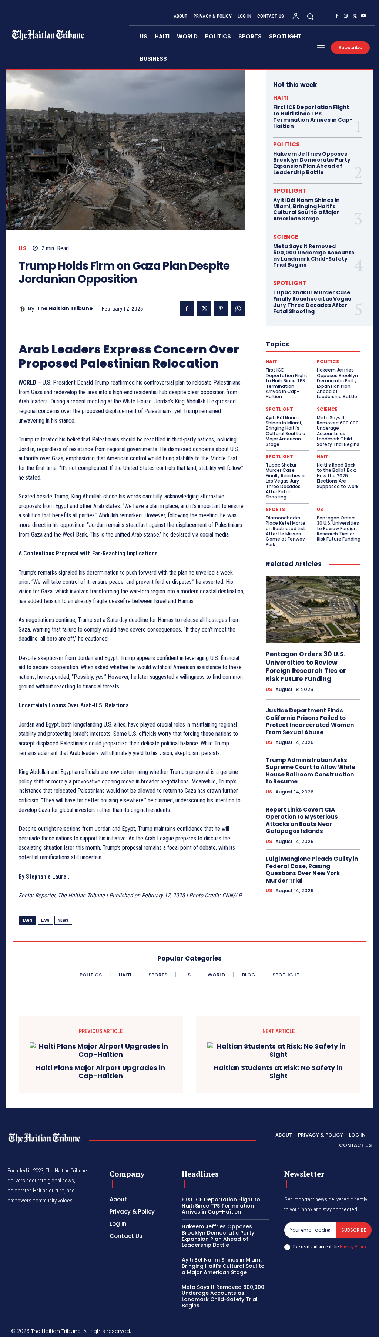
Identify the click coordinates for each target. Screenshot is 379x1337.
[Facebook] (336, 16)
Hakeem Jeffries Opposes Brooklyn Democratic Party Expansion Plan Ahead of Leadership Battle (312, 163)
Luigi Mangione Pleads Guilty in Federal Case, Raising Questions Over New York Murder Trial (312, 869)
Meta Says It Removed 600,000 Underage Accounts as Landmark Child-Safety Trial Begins (313, 255)
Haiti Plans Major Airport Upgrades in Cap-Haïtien (100, 1072)
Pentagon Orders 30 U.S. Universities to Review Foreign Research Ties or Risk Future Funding (338, 528)
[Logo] (44, 1138)
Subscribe (353, 1230)
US (23, 248)
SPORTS (275, 509)
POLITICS (286, 144)
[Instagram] (345, 16)
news (63, 920)
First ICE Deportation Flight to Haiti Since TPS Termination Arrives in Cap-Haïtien (312, 116)
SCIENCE (285, 237)
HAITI (281, 98)
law (45, 920)
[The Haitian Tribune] (23, 308)
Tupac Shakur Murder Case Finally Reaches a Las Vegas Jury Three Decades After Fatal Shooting (312, 302)
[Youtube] (363, 16)
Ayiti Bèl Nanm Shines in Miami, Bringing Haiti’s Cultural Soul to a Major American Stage (306, 209)
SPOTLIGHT (289, 190)
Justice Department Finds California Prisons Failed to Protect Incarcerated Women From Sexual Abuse (310, 721)
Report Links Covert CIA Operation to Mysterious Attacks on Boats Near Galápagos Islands (302, 820)
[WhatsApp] (238, 308)
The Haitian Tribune (65, 308)
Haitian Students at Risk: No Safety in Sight (278, 1072)
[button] (310, 16)
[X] (354, 16)
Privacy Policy (353, 1246)
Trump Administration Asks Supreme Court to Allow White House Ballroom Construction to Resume (310, 771)
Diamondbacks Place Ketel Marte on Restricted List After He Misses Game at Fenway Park (285, 531)
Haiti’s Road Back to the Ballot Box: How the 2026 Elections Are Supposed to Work (337, 476)
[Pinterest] (221, 308)
